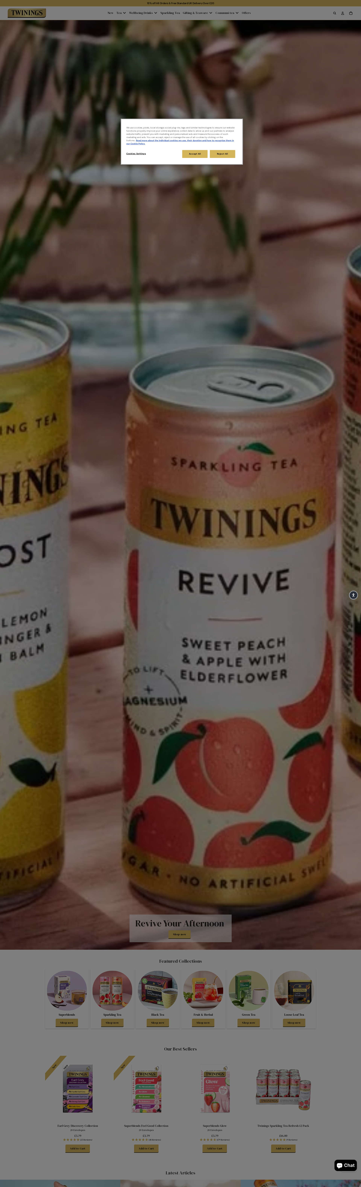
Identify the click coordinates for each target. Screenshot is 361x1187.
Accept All (195, 154)
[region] (182, 142)
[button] (353, 595)
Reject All (222, 154)
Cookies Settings (136, 153)
